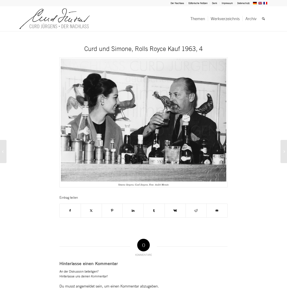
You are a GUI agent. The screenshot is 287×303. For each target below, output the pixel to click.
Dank (214, 3)
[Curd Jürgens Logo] (55, 18)
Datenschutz (243, 3)
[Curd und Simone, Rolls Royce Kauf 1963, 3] (3, 151)
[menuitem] (177, 3)
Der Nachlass (177, 3)
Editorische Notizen (198, 3)
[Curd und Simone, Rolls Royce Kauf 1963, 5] (283, 151)
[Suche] (263, 18)
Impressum (227, 3)
